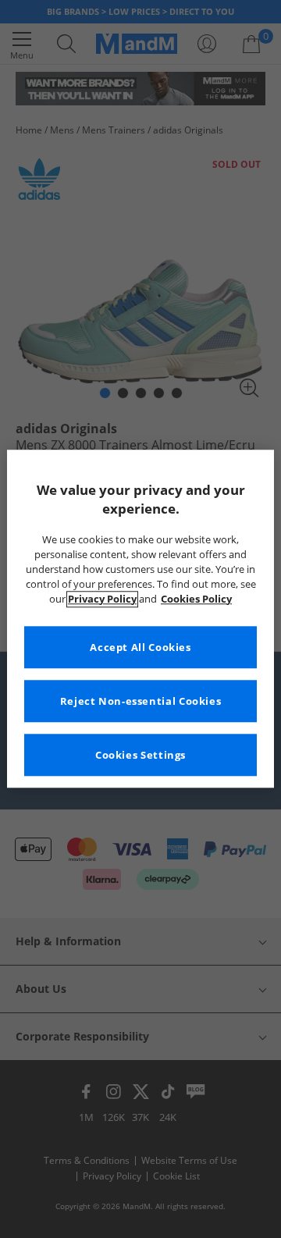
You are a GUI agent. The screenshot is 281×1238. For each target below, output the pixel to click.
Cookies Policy (196, 599)
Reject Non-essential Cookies (141, 701)
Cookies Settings (140, 755)
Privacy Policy (102, 599)
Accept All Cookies (140, 647)
